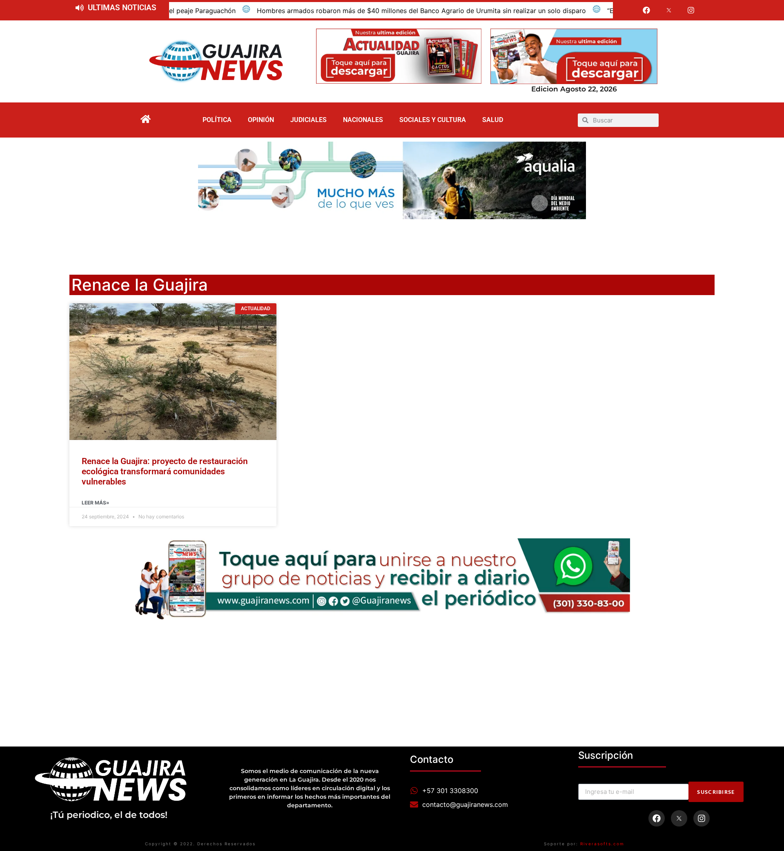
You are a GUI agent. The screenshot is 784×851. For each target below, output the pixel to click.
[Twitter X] (669, 10)
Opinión (261, 120)
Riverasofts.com (602, 843)
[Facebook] (646, 10)
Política (217, 120)
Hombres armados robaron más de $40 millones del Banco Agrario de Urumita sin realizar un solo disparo (370, 11)
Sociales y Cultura (432, 120)
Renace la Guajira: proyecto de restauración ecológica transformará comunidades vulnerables (165, 471)
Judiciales (308, 120)
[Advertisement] (392, 241)
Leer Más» (95, 503)
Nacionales (363, 120)
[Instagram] (691, 10)
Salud (492, 120)
